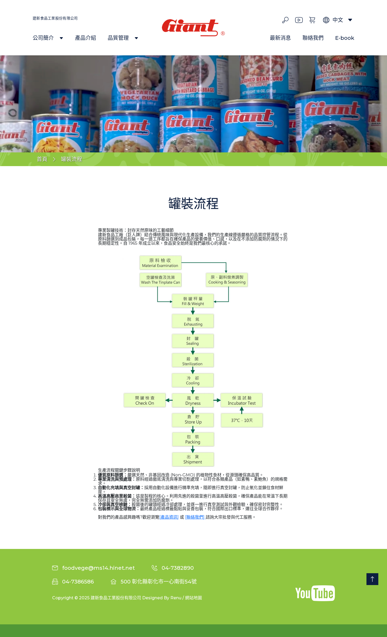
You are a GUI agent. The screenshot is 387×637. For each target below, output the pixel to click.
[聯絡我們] (195, 517)
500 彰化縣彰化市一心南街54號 (159, 581)
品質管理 (119, 38)
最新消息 (280, 38)
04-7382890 (178, 568)
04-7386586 (78, 581)
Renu (175, 597)
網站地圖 (193, 597)
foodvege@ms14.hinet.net (98, 568)
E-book (344, 38)
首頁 (42, 159)
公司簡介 (44, 38)
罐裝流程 (71, 159)
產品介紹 (85, 38)
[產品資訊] (169, 517)
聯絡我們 (313, 38)
